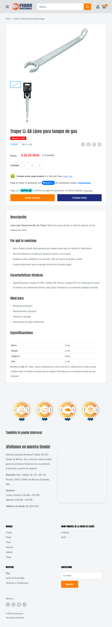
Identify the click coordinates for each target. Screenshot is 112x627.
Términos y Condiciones (17, 583)
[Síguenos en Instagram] (13, 604)
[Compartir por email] (100, 144)
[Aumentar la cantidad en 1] (40, 165)
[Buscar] (87, 7)
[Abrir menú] (7, 7)
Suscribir (69, 584)
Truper (14, 144)
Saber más (67, 176)
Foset (8, 557)
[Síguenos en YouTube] (19, 604)
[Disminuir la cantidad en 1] (24, 165)
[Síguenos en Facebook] (8, 604)
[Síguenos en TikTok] (24, 604)
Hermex (9, 547)
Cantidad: (14, 165)
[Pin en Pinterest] (88, 144)
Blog (8, 573)
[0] (104, 6)
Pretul (8, 537)
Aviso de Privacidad (15, 578)
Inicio (8, 18)
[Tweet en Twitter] (94, 144)
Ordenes (65, 532)
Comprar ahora (79, 197)
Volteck (9, 552)
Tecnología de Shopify (15, 617)
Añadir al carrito (32, 197)
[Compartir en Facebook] (83, 144)
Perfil (63, 537)
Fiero (8, 542)
